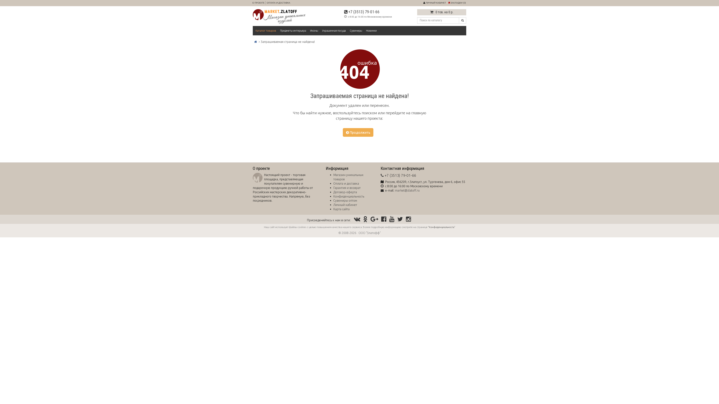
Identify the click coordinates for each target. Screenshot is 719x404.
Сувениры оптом (345, 200)
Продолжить (359, 132)
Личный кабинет (345, 204)
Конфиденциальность (348, 196)
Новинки (371, 30)
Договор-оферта (345, 192)
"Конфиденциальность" (441, 227)
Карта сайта (341, 209)
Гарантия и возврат (347, 187)
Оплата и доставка (278, 2)
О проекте (258, 2)
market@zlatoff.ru (407, 190)
